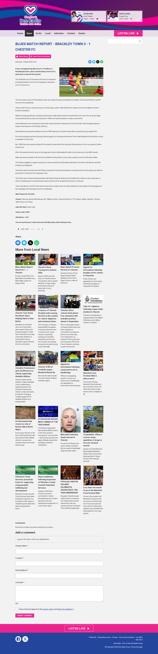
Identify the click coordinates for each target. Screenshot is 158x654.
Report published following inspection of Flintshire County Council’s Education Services (47, 482)
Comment (19, 582)
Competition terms (104, 637)
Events (82, 33)
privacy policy (48, 609)
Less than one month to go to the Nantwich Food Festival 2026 (92, 490)
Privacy (115, 637)
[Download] (131, 19)
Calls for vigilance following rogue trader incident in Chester (93, 309)
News (29, 33)
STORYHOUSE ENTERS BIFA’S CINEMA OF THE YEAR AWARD (48, 422)
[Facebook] (18, 639)
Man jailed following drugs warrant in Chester (69, 437)
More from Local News (41, 56)
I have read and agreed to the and (46, 609)
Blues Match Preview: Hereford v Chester (70, 268)
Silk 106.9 (139, 640)
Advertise (59, 33)
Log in (19, 539)
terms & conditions (65, 609)
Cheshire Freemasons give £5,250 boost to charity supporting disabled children (25, 372)
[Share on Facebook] (89, 61)
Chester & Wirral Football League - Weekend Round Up (46, 370)
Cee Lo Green (123, 19)
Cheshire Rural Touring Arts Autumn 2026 (47, 270)
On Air (39, 33)
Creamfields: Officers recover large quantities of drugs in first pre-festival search (92, 440)
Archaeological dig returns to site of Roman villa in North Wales (24, 425)
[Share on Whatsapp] (101, 61)
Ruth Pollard (88, 16)
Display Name (21, 546)
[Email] (97, 19)
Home (20, 33)
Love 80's (139, 637)
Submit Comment (24, 615)
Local (48, 33)
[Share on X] (97, 61)
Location (19, 558)
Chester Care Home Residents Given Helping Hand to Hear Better (24, 317)
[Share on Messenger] (93, 61)
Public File (92, 637)
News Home (23, 56)
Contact (71, 33)
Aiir (141, 647)
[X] (25, 639)
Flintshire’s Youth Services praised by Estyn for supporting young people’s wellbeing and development (24, 484)
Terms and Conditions (127, 637)
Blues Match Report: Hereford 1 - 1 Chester (24, 270)
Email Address (21, 570)
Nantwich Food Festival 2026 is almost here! (90, 376)
